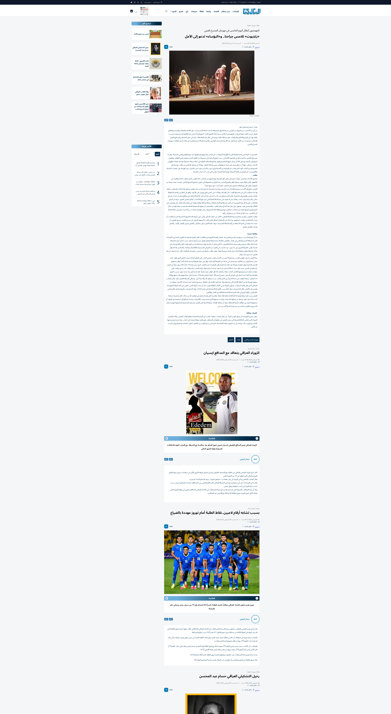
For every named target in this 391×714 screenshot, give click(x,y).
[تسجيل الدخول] (161, 2)
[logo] (252, 11)
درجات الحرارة (225, 2)
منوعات (194, 11)
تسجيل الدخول (156, 2)
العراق (231, 339)
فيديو (181, 11)
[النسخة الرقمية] (144, 12)
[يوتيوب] (131, 2)
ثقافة (202, 11)
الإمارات (236, 11)
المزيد (174, 11)
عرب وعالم (226, 11)
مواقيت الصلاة (233, 2)
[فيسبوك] (141, 2)
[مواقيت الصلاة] (131, 12)
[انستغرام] (134, 2)
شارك (171, 47)
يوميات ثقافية (251, 25)
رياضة (208, 11)
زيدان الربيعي (244, 459)
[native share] (166, 47)
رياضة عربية (251, 348)
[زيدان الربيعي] (255, 459)
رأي (187, 11)
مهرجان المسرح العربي (251, 339)
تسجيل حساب (147, 2)
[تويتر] (138, 2)
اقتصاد (216, 11)
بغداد (238, 339)
